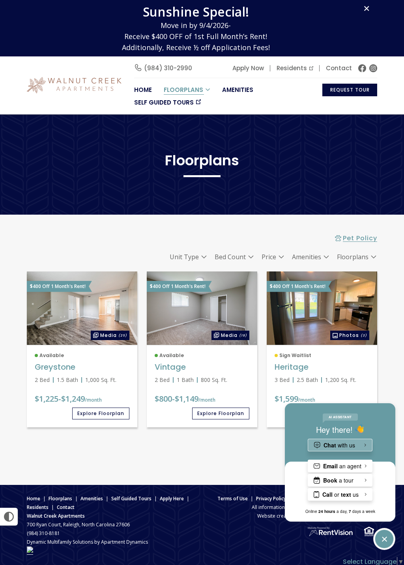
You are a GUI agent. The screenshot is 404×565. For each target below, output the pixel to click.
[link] (82, 308)
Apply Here (172, 498)
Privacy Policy (271, 498)
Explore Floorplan (100, 413)
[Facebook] (362, 68)
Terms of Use (232, 498)
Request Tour (350, 89)
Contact (339, 68)
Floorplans (60, 498)
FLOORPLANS (183, 90)
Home (33, 498)
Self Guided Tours (164, 102)
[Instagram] (373, 68)
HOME (143, 90)
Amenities (91, 498)
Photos (348, 335)
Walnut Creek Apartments (56, 516)
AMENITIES (237, 90)
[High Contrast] (9, 517)
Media (109, 335)
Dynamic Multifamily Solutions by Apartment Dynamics (87, 542)
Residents (292, 68)
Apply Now (248, 68)
